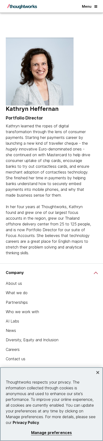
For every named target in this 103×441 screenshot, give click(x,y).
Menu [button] (87, 6)
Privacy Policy (26, 422)
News (11, 330)
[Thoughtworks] (22, 6)
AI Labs (12, 321)
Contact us (15, 358)
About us (14, 283)
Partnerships (17, 302)
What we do (17, 292)
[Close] (97, 372)
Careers (13, 349)
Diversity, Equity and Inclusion (32, 339)
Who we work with (22, 311)
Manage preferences (51, 432)
